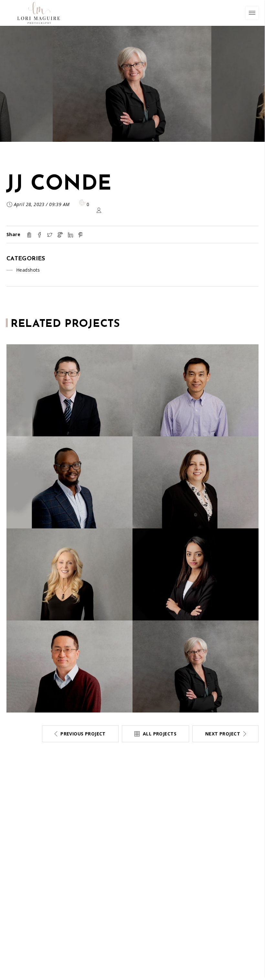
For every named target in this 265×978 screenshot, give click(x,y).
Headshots (28, 270)
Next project (222, 734)
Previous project (83, 734)
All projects (159, 734)
